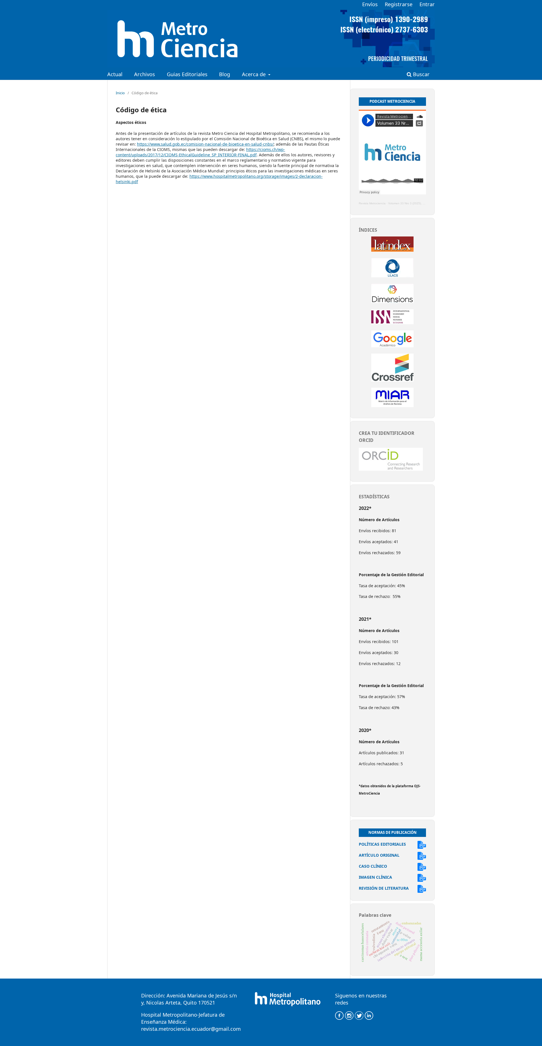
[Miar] (392, 405)
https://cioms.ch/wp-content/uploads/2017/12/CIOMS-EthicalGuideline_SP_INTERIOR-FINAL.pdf (200, 152)
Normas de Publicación (392, 832)
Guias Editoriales (187, 74)
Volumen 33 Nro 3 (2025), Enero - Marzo (414, 203)
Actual (115, 74)
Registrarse (398, 4)
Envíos (370, 4)
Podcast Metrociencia (392, 101)
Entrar (427, 4)
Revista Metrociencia (372, 203)
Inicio (120, 92)
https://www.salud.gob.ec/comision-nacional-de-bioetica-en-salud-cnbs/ (205, 144)
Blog (224, 74)
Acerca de (254, 74)
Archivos (144, 74)
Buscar (421, 74)
